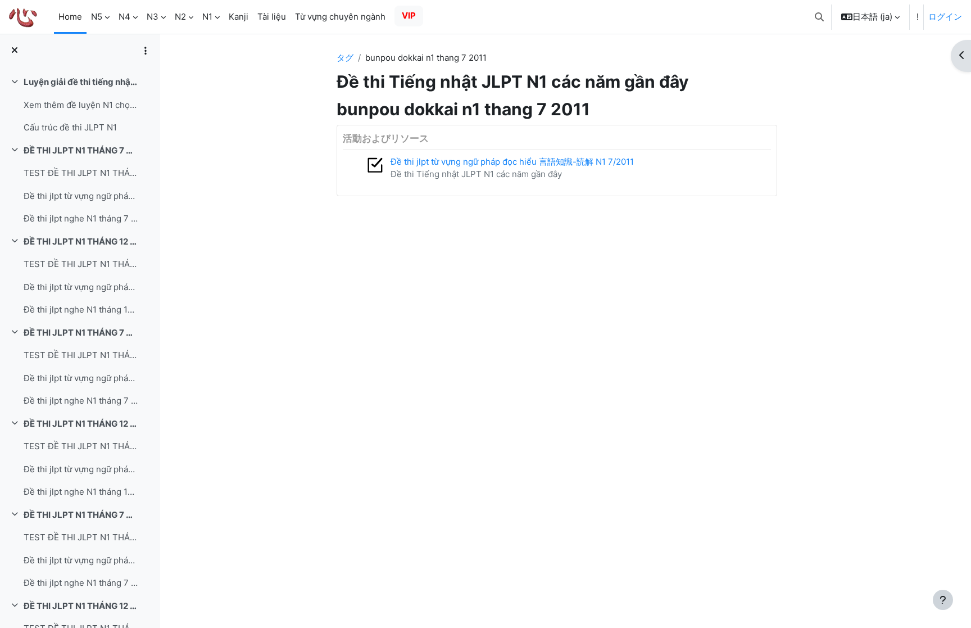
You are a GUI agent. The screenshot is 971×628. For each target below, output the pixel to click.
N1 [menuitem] (207, 16)
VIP (409, 15)
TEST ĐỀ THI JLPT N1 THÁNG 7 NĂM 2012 (81, 537)
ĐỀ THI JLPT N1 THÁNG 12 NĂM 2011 (81, 423)
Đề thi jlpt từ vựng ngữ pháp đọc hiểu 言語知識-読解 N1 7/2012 (81, 560)
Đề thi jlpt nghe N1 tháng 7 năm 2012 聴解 (81, 582)
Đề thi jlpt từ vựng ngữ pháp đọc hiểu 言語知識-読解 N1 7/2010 (81, 196)
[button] (819, 17)
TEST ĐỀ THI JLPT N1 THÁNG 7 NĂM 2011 (81, 355)
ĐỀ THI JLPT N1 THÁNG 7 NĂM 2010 (81, 150)
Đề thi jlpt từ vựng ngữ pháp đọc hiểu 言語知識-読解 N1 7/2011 (81, 378)
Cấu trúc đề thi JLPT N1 (70, 127)
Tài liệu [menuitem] (271, 16)
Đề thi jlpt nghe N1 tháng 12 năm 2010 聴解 (81, 309)
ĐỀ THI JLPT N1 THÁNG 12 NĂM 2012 (81, 605)
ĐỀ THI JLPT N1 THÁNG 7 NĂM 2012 (81, 514)
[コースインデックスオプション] (145, 50)
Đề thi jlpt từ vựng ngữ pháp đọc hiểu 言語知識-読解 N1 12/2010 (81, 287)
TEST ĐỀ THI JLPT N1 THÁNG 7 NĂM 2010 (81, 173)
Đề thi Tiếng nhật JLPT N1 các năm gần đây (476, 174)
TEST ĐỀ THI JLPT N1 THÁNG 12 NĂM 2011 (81, 446)
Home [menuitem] (70, 16)
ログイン (945, 16)
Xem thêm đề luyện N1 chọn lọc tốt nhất (81, 105)
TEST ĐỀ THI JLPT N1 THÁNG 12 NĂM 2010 (81, 264)
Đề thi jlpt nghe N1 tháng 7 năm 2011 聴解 (81, 400)
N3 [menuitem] (152, 16)
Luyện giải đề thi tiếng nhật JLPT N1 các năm (81, 81)
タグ (345, 57)
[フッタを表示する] (943, 600)
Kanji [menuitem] (238, 16)
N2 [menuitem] (180, 16)
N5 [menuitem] (96, 16)
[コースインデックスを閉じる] (14, 50)
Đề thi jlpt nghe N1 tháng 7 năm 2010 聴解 (81, 218)
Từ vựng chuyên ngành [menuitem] (340, 16)
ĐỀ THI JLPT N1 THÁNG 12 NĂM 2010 (81, 241)
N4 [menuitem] (124, 16)
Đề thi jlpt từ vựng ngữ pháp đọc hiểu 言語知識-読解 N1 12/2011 (81, 469)
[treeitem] (79, 105)
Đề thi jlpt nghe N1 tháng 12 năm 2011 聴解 (81, 491)
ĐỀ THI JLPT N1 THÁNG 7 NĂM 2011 (81, 332)
